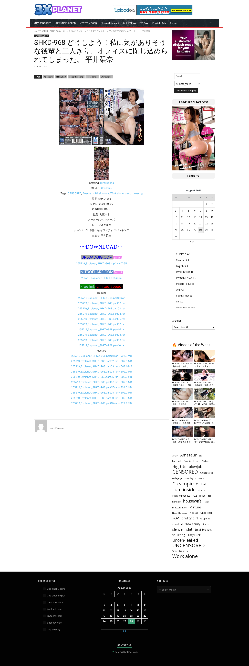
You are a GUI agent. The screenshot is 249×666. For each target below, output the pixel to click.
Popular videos (184, 295)
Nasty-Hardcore (179, 513)
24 (175, 230)
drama (201, 490)
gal (209, 495)
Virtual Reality (178, 551)
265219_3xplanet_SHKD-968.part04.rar (101, 313)
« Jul (192, 241)
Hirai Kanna (92, 76)
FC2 (194, 495)
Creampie (183, 483)
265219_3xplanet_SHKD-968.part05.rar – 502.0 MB (101, 376)
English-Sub (182, 266)
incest (206, 502)
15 (206, 217)
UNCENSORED (188, 545)
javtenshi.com (54, 615)
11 (182, 217)
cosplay (189, 478)
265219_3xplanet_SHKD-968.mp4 (101, 278)
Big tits (179, 466)
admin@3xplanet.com (126, 652)
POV (175, 518)
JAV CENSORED (41, 31)
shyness (206, 524)
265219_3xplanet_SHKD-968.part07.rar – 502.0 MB (101, 387)
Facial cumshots (181, 495)
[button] (211, 23)
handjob (176, 501)
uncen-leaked (185, 540)
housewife (192, 501)
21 (200, 223)
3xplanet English (56, 595)
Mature (195, 507)
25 (182, 230)
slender (178, 529)
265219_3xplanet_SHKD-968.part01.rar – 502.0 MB (101, 355)
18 (182, 223)
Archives (176, 320)
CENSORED (61, 76)
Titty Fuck (194, 535)
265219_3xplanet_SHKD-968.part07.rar (101, 329)
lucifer (54, 423)
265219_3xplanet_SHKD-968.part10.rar (101, 345)
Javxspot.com (55, 602)
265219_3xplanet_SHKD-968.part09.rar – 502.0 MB (101, 398)
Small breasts (203, 529)
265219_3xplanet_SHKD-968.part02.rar (101, 303)
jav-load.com (54, 609)
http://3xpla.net (57, 428)
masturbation (179, 507)
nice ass (194, 512)
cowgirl (200, 478)
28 (200, 230)
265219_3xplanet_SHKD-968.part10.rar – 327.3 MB (101, 403)
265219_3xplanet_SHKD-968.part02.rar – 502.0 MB (101, 361)
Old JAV (180, 289)
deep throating (76, 76)
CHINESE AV (182, 254)
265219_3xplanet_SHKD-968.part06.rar (101, 324)
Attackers (48, 76)
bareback (176, 461)
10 (175, 217)
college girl (177, 478)
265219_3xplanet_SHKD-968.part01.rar (101, 298)
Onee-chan (206, 512)
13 (195, 217)
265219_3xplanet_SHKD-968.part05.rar (101, 319)
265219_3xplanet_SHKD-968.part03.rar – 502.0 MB (101, 366)
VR (188, 551)
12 (188, 217)
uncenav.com (54, 622)
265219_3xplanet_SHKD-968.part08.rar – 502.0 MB (101, 392)
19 (188, 223)
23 (212, 223)
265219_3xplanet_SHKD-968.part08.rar (101, 334)
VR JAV (179, 301)
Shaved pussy (192, 524)
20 (195, 223)
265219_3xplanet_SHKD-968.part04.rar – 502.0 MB (101, 371)
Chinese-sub (206, 472)
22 (206, 223)
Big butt (205, 461)
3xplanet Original (56, 588)
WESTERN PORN (185, 307)
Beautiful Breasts (191, 461)
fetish (202, 495)
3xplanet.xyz (54, 629)
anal (201, 455)
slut (189, 529)
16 (212, 217)
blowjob (195, 466)
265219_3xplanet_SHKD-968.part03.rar (101, 308)
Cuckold (202, 484)
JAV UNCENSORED (186, 277)
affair (175, 455)
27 (195, 230)
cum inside (184, 489)
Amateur (188, 455)
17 (175, 223)
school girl (177, 524)
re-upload (205, 518)
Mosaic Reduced (185, 283)
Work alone (106, 76)
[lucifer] (41, 426)
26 (188, 230)
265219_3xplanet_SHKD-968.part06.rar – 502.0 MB (101, 382)
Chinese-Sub (183, 260)
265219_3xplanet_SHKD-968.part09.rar (101, 340)
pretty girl (189, 518)
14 (200, 217)
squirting (178, 535)
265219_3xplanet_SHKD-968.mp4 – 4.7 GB (101, 263)
